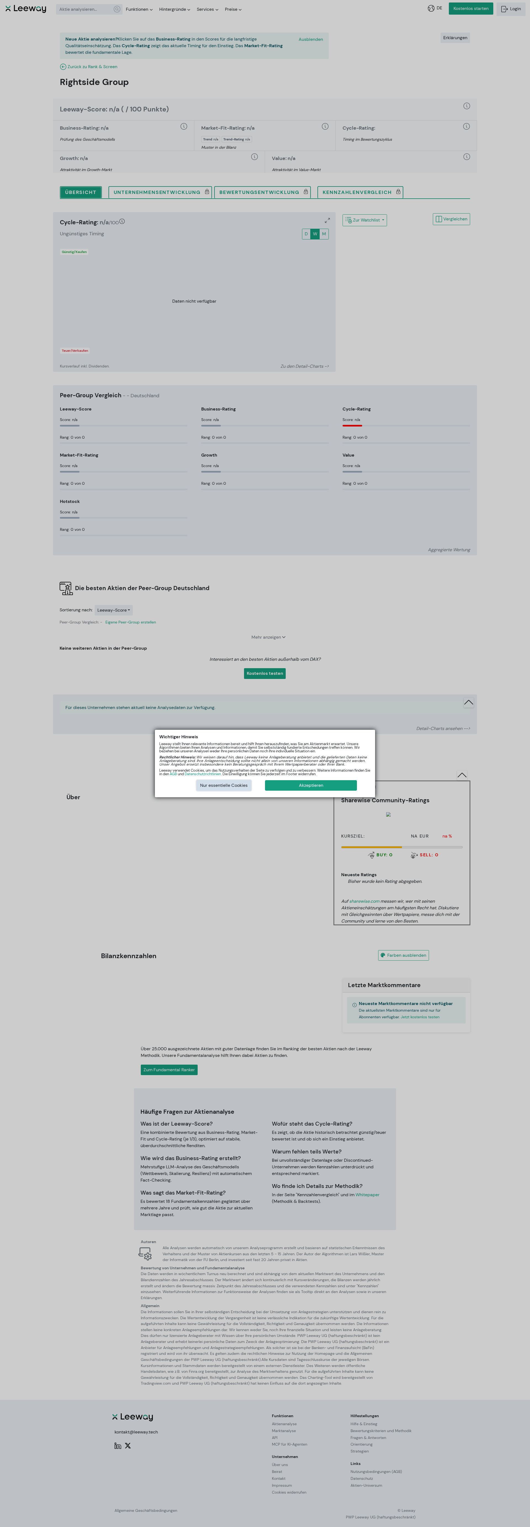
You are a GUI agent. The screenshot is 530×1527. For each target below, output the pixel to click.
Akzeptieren (311, 785)
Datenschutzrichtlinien (203, 774)
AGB (173, 774)
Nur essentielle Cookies (224, 785)
